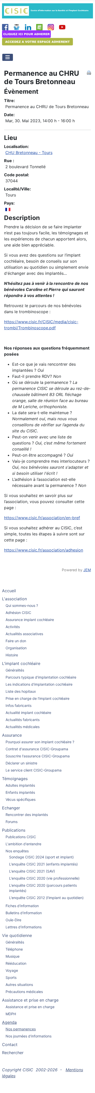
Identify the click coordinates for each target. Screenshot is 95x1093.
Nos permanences (21, 1029)
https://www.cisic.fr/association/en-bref (42, 517)
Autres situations (19, 984)
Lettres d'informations (24, 927)
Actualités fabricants (23, 719)
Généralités (15, 670)
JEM (87, 570)
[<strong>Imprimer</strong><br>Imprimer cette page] (89, 72)
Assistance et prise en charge (30, 1000)
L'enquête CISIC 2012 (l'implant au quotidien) (46, 898)
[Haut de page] (86, 1083)
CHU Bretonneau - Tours (28, 152)
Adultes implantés (20, 785)
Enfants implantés (20, 792)
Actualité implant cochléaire (28, 712)
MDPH (11, 1014)
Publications (13, 830)
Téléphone (14, 949)
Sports (11, 977)
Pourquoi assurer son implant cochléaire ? (40, 742)
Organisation (16, 648)
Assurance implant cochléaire (30, 619)
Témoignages (15, 778)
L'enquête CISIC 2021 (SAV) (32, 871)
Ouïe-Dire (13, 920)
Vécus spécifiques (20, 799)
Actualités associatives (24, 634)
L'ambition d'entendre (23, 844)
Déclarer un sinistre (21, 763)
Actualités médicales (23, 727)
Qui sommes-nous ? (22, 605)
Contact (9, 1044)
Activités (13, 627)
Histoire (12, 655)
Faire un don (16, 641)
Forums (11, 821)
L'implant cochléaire (21, 663)
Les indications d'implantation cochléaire (39, 684)
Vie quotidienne (17, 935)
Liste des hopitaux (21, 691)
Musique (13, 956)
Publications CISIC (21, 837)
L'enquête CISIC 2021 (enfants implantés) (43, 864)
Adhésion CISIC (18, 612)
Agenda (9, 1022)
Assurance (12, 735)
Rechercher (13, 1052)
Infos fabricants (18, 705)
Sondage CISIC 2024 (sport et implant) (41, 857)
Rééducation (16, 963)
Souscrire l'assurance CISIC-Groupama (38, 756)
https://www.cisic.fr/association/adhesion (43, 550)
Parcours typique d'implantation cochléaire (41, 677)
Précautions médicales (24, 991)
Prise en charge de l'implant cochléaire (37, 698)
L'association (14, 598)
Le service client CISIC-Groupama (34, 770)
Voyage (12, 970)
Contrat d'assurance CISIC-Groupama (37, 749)
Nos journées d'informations (28, 1036)
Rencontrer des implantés (27, 814)
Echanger (11, 807)
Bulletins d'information (24, 913)
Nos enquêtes (17, 851)
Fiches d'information (22, 906)
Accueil (9, 590)
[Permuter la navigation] (7, 57)
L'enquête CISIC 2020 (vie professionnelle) (44, 878)
